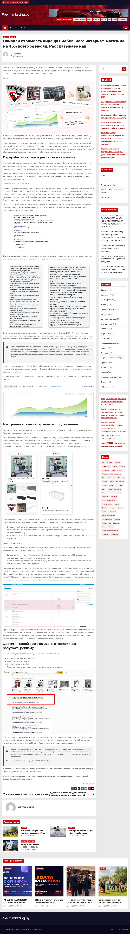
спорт (111, 527)
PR (117, 485)
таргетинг (105, 534)
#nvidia (117, 463)
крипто (104, 512)
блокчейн (105, 497)
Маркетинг (105, 334)
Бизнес (6, 37)
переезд (117, 519)
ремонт (115, 19)
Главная (13, 28)
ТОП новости (106, 387)
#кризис (105, 474)
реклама (104, 19)
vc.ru (92, 784)
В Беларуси (105, 300)
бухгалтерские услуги (109, 500)
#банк (114, 466)
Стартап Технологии (114, 489)
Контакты (32, 28)
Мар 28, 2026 (26, 849)
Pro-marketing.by (15, 14)
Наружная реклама (108, 343)
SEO (109, 19)
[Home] (5, 27)
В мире (104, 304)
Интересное (105, 314)
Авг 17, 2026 (41, 906)
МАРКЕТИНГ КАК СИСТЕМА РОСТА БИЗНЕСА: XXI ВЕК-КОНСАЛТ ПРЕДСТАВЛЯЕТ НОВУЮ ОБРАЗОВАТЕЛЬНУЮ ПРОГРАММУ (113, 221)
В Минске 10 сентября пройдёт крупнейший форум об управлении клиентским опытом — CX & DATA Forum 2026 (113, 91)
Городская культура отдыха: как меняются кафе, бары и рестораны (113, 248)
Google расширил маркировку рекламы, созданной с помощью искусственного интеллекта (113, 269)
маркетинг (96, 19)
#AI (103, 463)
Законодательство (108, 309)
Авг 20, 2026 (9, 906)
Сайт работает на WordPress (11, 930)
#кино (119, 470)
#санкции (121, 478)
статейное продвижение (110, 531)
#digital (109, 463)
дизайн (104, 508)
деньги (117, 504)
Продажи (31, 841)
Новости (104, 348)
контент (120, 508)
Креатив (104, 329)
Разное (13, 37)
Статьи (103, 382)
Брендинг (104, 295)
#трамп (104, 482)
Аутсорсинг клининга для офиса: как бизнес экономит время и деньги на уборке (113, 402)
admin (18, 54)
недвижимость (107, 519)
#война (122, 466)
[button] (121, 28)
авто (103, 493)
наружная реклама (108, 515)
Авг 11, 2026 (25, 836)
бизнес (89, 19)
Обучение (105, 353)
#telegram (106, 466)
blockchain (120, 482)
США (103, 489)
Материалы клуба (108, 185)
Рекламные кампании (109, 377)
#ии (113, 470)
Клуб (23, 28)
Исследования (106, 324)
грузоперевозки (107, 504)
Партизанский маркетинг (110, 358)
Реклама (104, 372)
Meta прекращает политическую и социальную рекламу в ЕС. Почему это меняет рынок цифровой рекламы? (113, 139)
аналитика (110, 493)
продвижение (123, 19)
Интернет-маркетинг (109, 319)
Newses (26, 930)
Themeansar (38, 930)
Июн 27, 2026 (73, 836)
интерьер (112, 508)
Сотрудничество (107, 197)
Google (104, 485)
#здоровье (105, 470)
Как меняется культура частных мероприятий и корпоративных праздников (113, 259)
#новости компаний (79, 19)
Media (111, 485)
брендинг (113, 497)
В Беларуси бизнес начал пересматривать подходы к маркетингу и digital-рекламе (113, 125)
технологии (114, 534)
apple (112, 482)
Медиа (103, 338)
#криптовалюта (115, 474)
